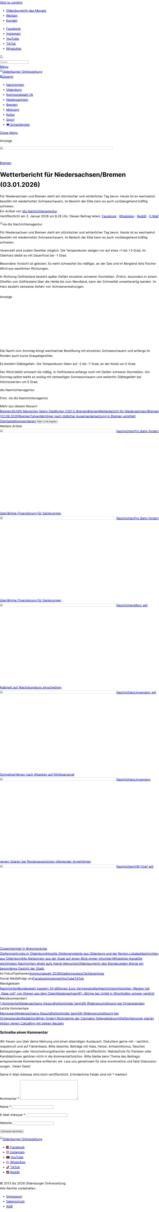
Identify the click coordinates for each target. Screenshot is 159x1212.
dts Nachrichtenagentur (39, 211)
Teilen (39, 421)
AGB (9, 1206)
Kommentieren (25, 421)
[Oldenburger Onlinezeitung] (21, 1139)
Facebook (13, 29)
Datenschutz (15, 1201)
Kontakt (11, 20)
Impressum (14, 1196)
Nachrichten (15, 85)
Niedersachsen (17, 100)
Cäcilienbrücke (93, 973)
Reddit (141, 216)
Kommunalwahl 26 (19, 95)
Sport (10, 119)
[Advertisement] (79, 323)
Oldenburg (14, 90)
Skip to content (11, 2)
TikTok (11, 43)
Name (5, 1107)
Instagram (13, 34)
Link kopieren (51, 421)
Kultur (10, 115)
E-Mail (154, 216)
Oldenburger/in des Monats (26, 10)
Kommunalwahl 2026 (45, 973)
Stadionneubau (71, 973)
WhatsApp (13, 48)
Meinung (12, 110)
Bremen (12, 105)
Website (6, 1123)
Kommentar (9, 1098)
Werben (12, 15)
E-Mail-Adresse (12, 1115)
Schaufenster (19, 124)
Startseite (7, 421)
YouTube (12, 38)
